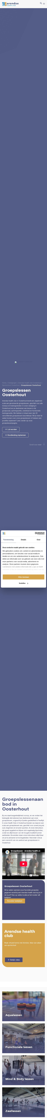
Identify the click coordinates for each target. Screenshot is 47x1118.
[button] (41, 4)
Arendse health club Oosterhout (29, 383)
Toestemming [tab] (8, 539)
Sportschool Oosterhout (10, 385)
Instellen (22, 583)
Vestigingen (12, 383)
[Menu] (44, 4)
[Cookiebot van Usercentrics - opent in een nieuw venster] (34, 533)
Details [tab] (23, 539)
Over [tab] (38, 539)
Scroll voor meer (36, 445)
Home (4, 383)
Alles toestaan (23, 577)
